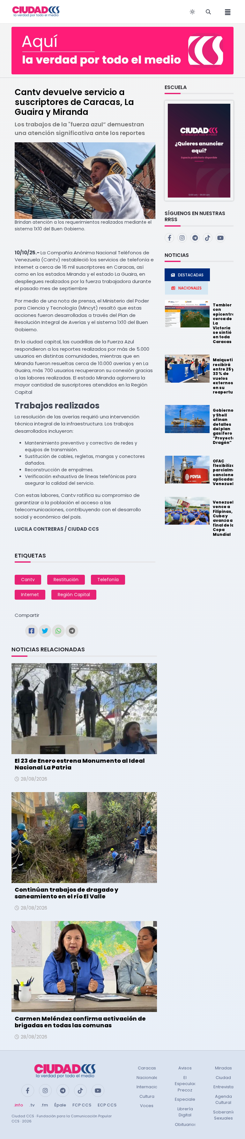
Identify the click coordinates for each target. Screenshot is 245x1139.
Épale (60, 1105)
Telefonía (108, 579)
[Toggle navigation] (226, 11)
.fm (44, 1105)
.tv (31, 1105)
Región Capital (74, 594)
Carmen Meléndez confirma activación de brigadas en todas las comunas (80, 1022)
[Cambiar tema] (192, 12)
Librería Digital (185, 1112)
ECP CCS (107, 1105)
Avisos (185, 1068)
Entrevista (223, 1087)
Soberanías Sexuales (225, 1115)
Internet (30, 594)
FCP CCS (81, 1105)
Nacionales (148, 1078)
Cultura (146, 1096)
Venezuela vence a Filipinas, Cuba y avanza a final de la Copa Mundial (224, 518)
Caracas (147, 1068)
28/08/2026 (34, 779)
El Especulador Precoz (188, 1084)
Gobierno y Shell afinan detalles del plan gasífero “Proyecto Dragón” (224, 426)
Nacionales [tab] (190, 288)
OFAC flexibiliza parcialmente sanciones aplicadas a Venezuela (228, 472)
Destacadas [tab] (191, 275)
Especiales (186, 1099)
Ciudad (223, 1078)
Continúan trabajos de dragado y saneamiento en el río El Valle (66, 893)
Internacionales (153, 1087)
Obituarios (186, 1124)
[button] (199, 150)
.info (18, 1105)
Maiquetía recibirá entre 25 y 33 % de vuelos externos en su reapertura (225, 376)
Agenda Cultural (223, 1099)
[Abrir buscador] (208, 12)
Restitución (66, 579)
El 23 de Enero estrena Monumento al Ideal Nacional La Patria (80, 764)
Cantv (28, 579)
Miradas (223, 1068)
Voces (146, 1106)
